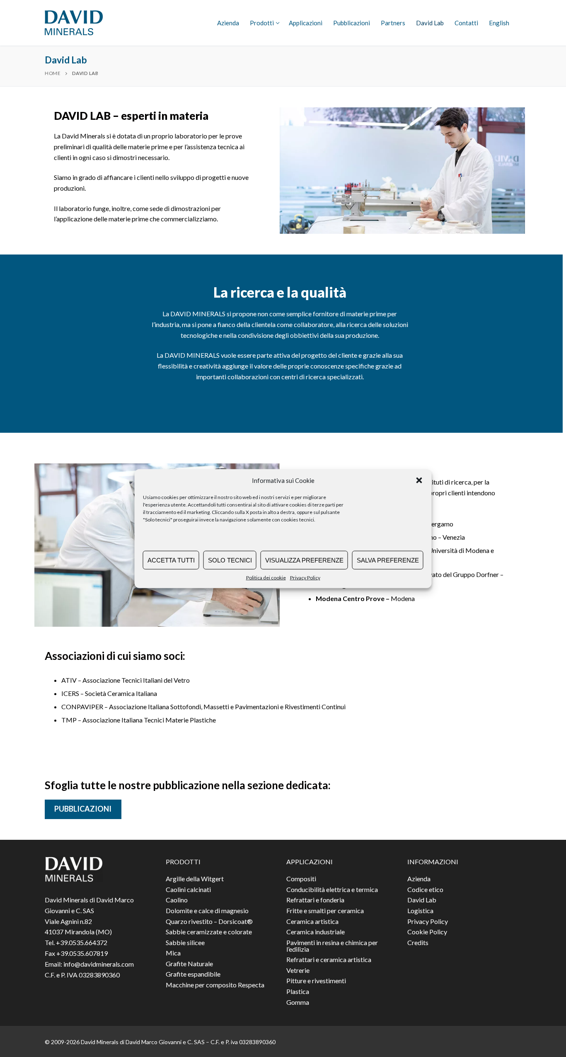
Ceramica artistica (312, 921)
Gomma (297, 1002)
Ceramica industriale (315, 932)
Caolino (177, 900)
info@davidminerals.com (98, 964)
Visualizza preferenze (304, 559)
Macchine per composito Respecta (215, 985)
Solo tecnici (230, 559)
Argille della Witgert (195, 878)
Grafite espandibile (193, 974)
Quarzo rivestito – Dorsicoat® (209, 921)
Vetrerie (298, 970)
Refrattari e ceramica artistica (328, 959)
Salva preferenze (388, 559)
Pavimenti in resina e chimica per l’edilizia (332, 946)
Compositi (301, 878)
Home (52, 73)
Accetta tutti (171, 559)
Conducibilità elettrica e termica (332, 889)
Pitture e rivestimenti (316, 980)
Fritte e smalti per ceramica (325, 910)
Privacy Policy (305, 578)
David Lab (421, 900)
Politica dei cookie (266, 578)
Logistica (420, 910)
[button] (419, 480)
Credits (417, 942)
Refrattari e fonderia (315, 900)
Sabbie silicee (185, 942)
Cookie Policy (427, 932)
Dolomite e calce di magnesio (207, 910)
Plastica (297, 991)
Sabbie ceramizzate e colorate (209, 932)
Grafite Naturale (189, 963)
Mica (173, 953)
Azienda (419, 878)
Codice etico (425, 889)
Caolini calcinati (188, 889)
